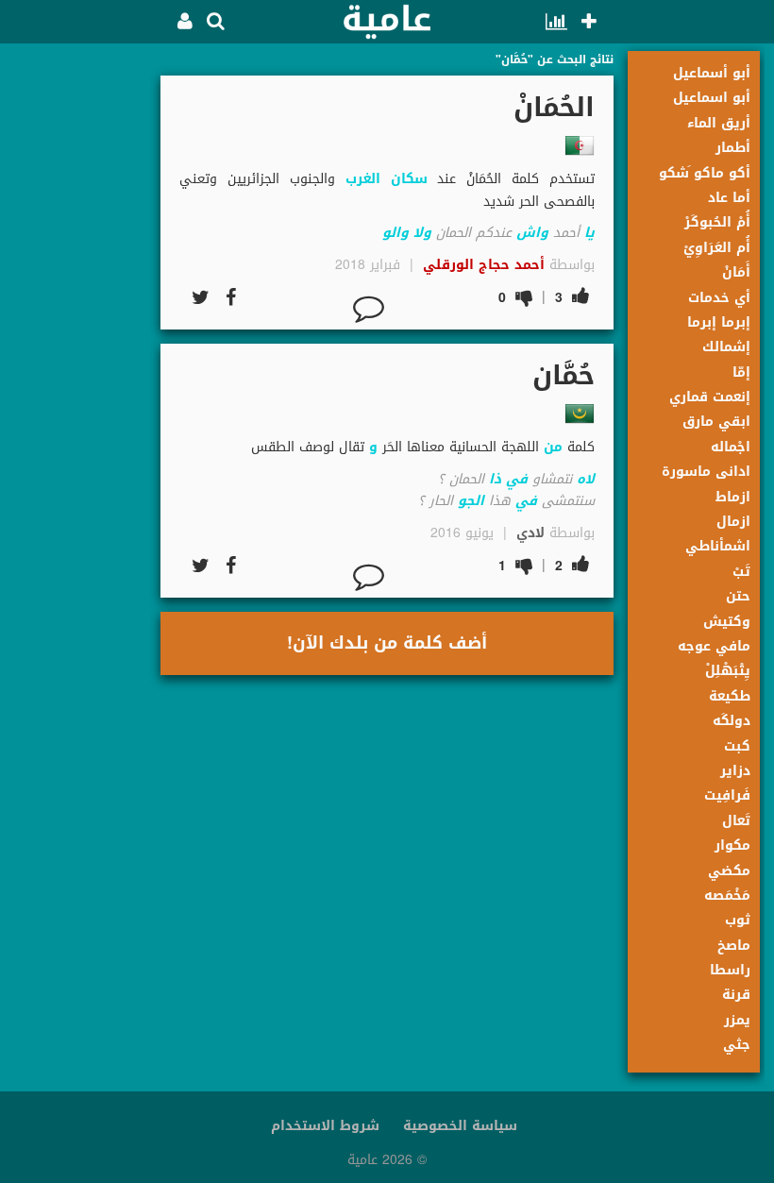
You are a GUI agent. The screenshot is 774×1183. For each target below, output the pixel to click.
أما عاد (729, 198)
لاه (586, 479)
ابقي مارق (716, 421)
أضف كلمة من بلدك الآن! (387, 643)
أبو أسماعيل (711, 73)
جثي (736, 1044)
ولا (422, 232)
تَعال (736, 821)
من (553, 447)
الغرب (362, 179)
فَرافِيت (727, 795)
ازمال (733, 521)
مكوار (732, 845)
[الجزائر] (579, 145)
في (517, 479)
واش (532, 232)
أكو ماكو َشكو (704, 173)
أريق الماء (718, 123)
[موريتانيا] (579, 413)
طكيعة (729, 696)
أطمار (732, 148)
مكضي (729, 871)
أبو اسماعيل (711, 97)
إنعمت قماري (709, 397)
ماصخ (733, 945)
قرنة (736, 994)
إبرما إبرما (718, 322)
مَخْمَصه (727, 895)
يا (589, 232)
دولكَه (731, 721)
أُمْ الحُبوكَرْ (717, 222)
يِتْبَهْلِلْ (727, 671)
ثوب (737, 920)
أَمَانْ (736, 272)
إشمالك (726, 347)
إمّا (741, 372)
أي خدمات (719, 298)
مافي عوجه (714, 646)
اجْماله (730, 447)
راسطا (730, 970)
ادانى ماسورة (706, 471)
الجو (471, 501)
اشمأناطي (717, 546)
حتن (738, 596)
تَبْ (741, 571)
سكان (409, 179)
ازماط (732, 497)
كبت (737, 746)
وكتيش (726, 621)
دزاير (735, 771)
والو (395, 232)
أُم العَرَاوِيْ (716, 248)
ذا (495, 479)
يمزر (737, 1020)
